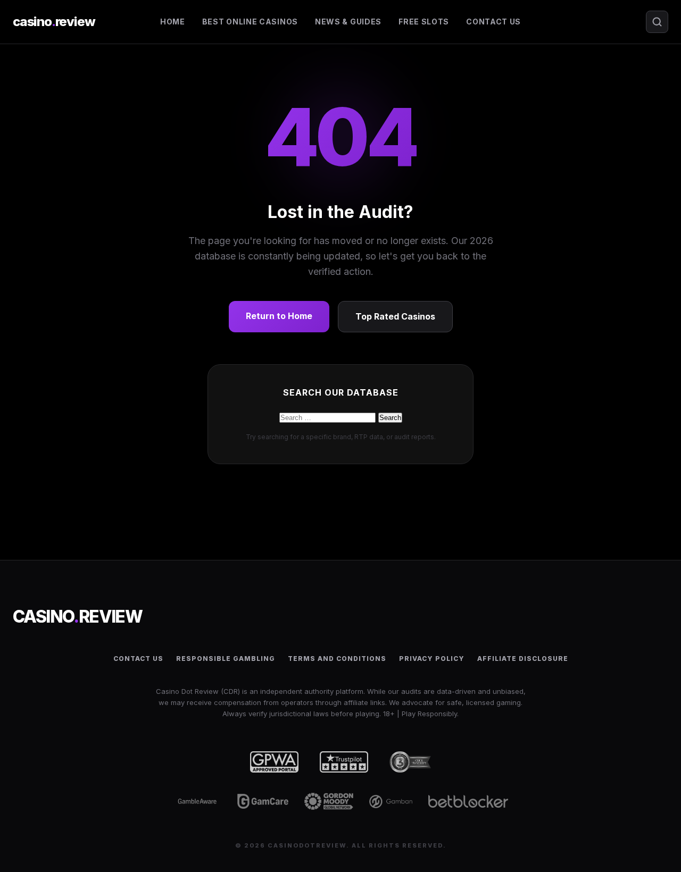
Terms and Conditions (337, 659)
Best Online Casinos (250, 21)
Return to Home (279, 316)
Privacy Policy (431, 659)
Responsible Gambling (225, 659)
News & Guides (348, 21)
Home (172, 21)
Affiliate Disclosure (522, 659)
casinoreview (54, 21)
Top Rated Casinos (395, 316)
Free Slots (423, 21)
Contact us (493, 21)
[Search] (657, 22)
